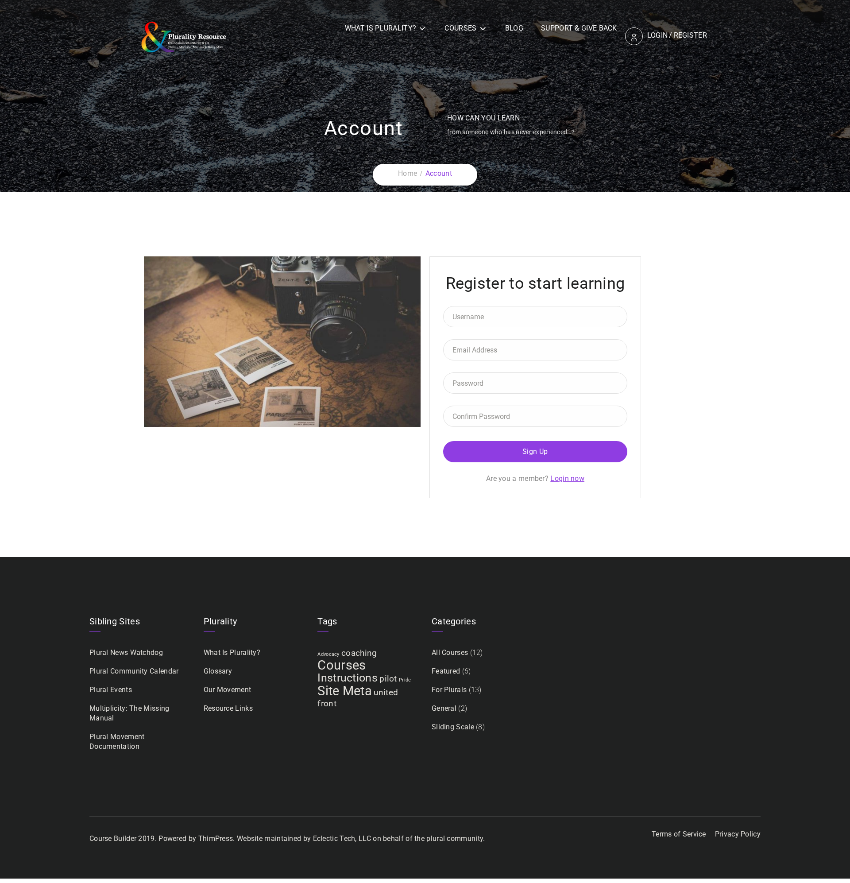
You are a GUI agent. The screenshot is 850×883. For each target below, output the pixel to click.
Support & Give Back (579, 28)
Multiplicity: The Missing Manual (129, 713)
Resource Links (228, 708)
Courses (460, 28)
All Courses (450, 652)
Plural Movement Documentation (117, 741)
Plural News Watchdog (126, 652)
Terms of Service (679, 834)
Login (657, 35)
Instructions (347, 677)
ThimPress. (216, 838)
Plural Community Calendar (134, 671)
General (444, 708)
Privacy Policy (738, 834)
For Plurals (449, 689)
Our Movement (227, 689)
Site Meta (344, 690)
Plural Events (110, 689)
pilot (388, 679)
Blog (514, 28)
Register (690, 35)
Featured (446, 671)
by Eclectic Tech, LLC (337, 838)
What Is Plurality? (380, 28)
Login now (567, 478)
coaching (359, 653)
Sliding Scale (453, 727)
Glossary (218, 671)
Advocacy (328, 654)
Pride (405, 680)
